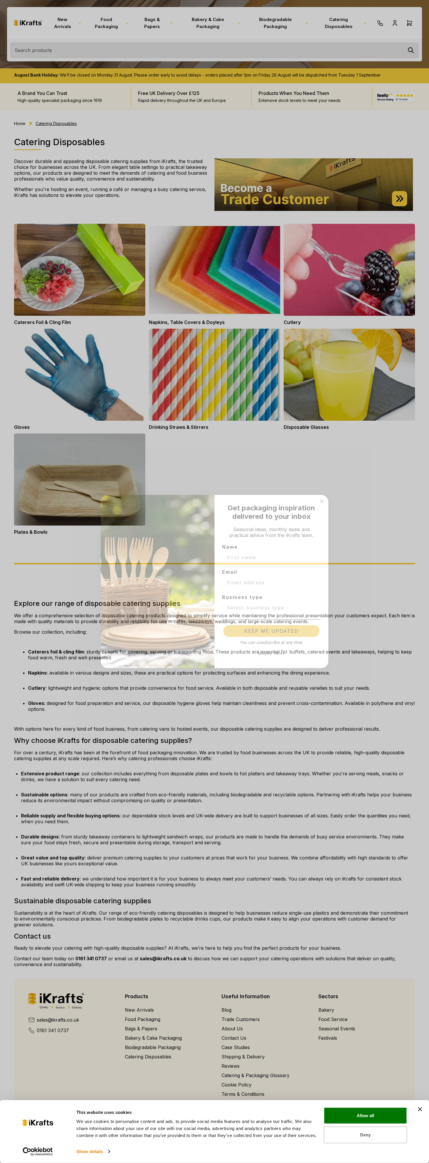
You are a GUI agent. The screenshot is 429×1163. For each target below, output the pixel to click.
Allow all (365, 1115)
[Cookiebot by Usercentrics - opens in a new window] (37, 1151)
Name (230, 547)
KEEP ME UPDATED (271, 631)
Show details (89, 1151)
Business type (242, 597)
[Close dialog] (321, 501)
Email (229, 572)
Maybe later (271, 653)
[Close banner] (420, 1109)
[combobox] (269, 607)
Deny (365, 1134)
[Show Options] (315, 607)
